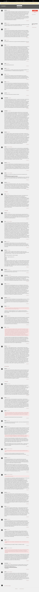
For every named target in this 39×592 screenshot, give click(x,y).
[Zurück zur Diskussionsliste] (1, 1)
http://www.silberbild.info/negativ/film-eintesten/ (11, 176)
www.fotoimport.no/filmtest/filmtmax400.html (10, 567)
